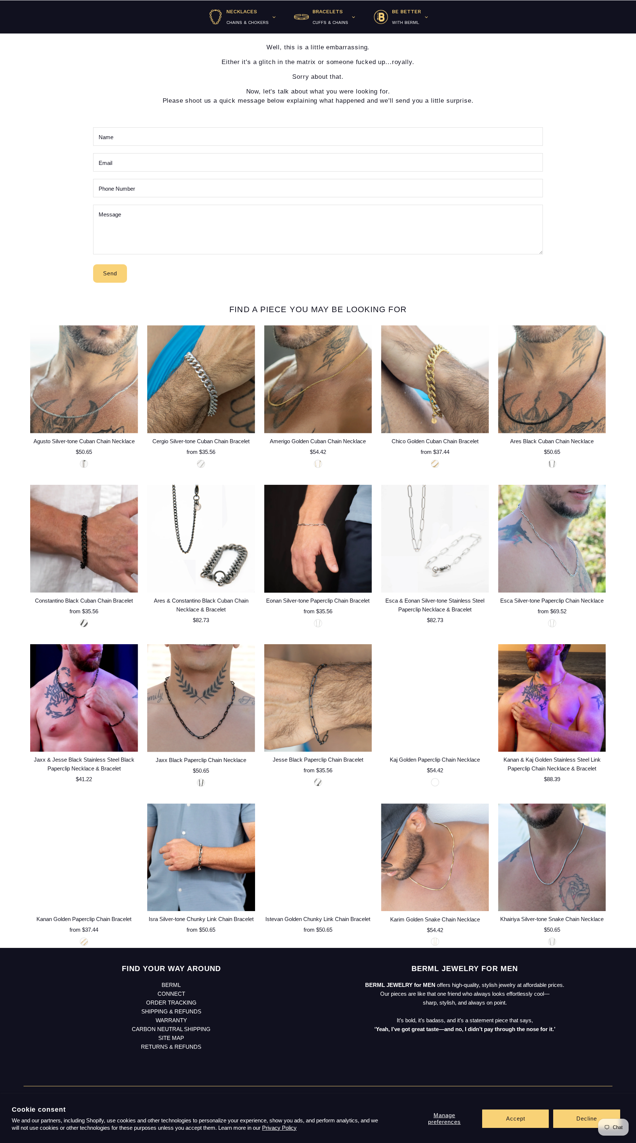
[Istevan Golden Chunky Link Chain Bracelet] (318, 857)
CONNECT (171, 994)
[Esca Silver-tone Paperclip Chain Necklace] (552, 539)
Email (105, 163)
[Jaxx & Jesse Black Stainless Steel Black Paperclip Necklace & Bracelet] (84, 698)
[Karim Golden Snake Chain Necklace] (435, 857)
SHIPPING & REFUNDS (171, 1011)
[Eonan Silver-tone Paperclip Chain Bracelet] (318, 539)
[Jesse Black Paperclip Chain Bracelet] (318, 698)
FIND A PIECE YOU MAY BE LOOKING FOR (318, 309)
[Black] (552, 464)
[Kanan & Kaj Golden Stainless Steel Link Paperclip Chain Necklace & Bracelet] (552, 698)
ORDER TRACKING (171, 1002)
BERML (171, 985)
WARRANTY (171, 1020)
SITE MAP (171, 1038)
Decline (586, 1118)
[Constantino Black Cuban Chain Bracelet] (84, 539)
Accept (515, 1118)
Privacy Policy (279, 1128)
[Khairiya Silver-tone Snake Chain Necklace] (552, 857)
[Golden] (318, 464)
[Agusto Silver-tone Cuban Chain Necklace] (84, 379)
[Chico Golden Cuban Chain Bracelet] (435, 379)
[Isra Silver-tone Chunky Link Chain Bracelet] (201, 857)
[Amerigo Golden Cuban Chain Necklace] (318, 379)
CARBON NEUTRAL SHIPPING (171, 1029)
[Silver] (201, 464)
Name (106, 137)
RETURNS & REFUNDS (171, 1047)
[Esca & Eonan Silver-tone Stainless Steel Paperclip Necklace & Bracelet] (435, 539)
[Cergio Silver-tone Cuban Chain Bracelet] (201, 379)
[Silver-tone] (84, 464)
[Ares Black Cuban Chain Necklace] (552, 379)
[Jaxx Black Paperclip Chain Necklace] (201, 698)
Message (110, 214)
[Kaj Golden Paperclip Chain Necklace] (435, 698)
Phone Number (117, 189)
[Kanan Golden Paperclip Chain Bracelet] (84, 857)
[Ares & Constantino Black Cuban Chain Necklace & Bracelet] (201, 539)
